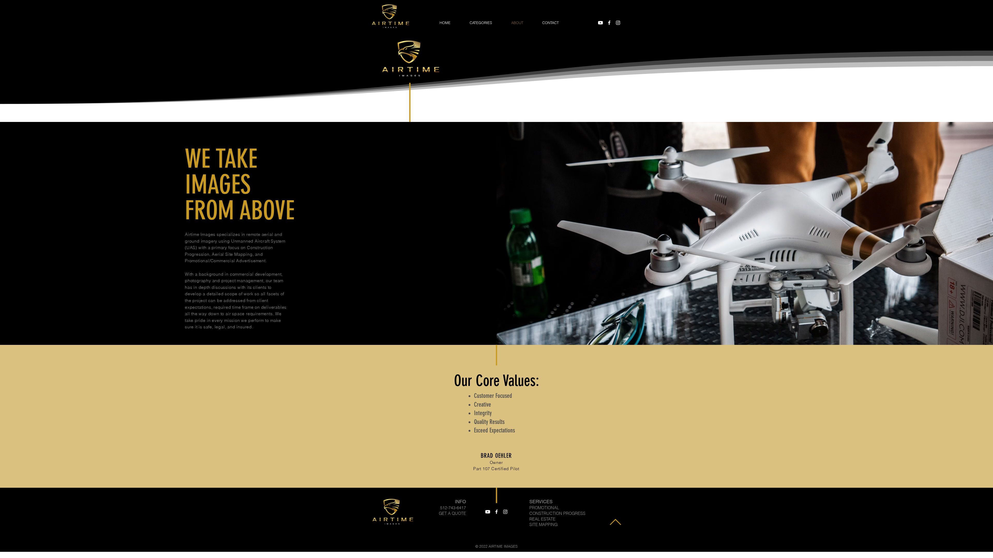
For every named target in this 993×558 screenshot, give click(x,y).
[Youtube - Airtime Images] (600, 23)
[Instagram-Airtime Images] (618, 23)
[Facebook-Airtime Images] (609, 23)
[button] (486, 23)
